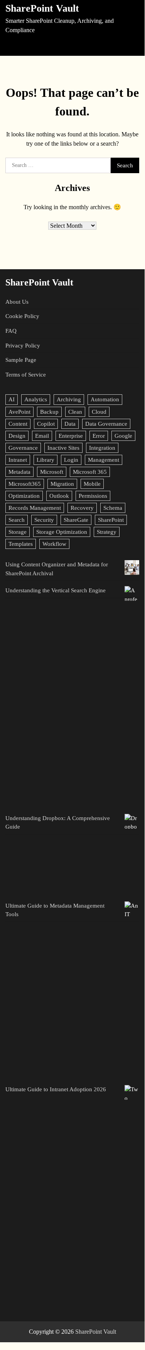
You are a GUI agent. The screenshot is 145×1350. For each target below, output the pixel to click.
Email (42, 436)
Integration (102, 448)
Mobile (92, 484)
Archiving (69, 399)
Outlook (59, 496)
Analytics (35, 399)
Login (71, 460)
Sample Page (20, 360)
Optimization (24, 496)
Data (70, 424)
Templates (20, 544)
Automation (105, 399)
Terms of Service (25, 374)
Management (103, 460)
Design (16, 436)
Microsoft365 (24, 484)
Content (17, 424)
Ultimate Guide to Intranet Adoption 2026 (55, 1089)
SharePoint (111, 520)
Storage (17, 532)
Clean (75, 412)
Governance (23, 448)
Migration (62, 484)
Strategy (106, 532)
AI (11, 399)
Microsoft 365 (90, 472)
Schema (112, 508)
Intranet (17, 460)
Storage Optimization (61, 532)
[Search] (132, 46)
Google (123, 436)
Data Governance (106, 424)
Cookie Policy (22, 316)
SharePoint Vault (42, 8)
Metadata (19, 472)
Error (99, 436)
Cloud (99, 412)
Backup (49, 412)
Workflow (54, 544)
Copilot (46, 424)
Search (16, 520)
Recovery (82, 508)
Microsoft (51, 472)
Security (44, 520)
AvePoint (19, 412)
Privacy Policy (22, 345)
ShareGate (76, 520)
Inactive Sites (63, 448)
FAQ (11, 331)
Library (45, 460)
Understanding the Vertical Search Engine (55, 590)
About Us (17, 302)
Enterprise (71, 436)
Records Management (34, 508)
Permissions (93, 496)
